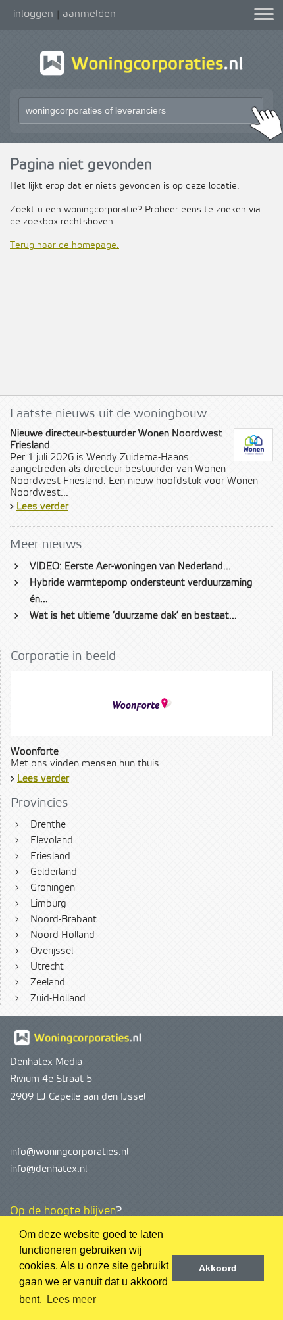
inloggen (33, 13)
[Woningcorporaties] (141, 74)
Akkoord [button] (218, 1268)
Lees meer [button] (71, 1299)
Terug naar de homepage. (64, 245)
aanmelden (89, 13)
